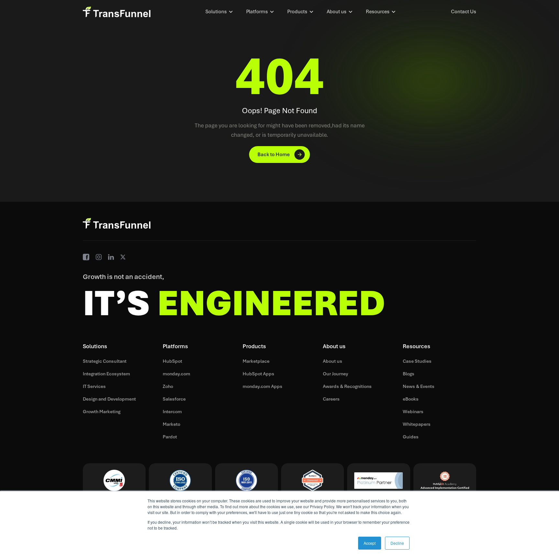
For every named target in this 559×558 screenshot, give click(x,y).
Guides (411, 437)
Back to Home (274, 154)
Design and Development (109, 399)
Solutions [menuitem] (216, 11)
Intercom (172, 411)
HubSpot (172, 361)
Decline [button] (397, 543)
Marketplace (256, 361)
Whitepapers (417, 424)
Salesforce (174, 399)
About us (332, 361)
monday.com (176, 374)
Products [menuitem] (297, 11)
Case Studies (417, 361)
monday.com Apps (262, 386)
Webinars (413, 411)
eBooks (411, 399)
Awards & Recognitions (347, 386)
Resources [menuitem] (377, 11)
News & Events (418, 386)
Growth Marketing (101, 411)
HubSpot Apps (258, 374)
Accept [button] (370, 543)
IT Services (94, 386)
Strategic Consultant (104, 361)
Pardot (170, 437)
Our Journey (335, 374)
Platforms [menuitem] (257, 11)
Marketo (171, 424)
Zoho (168, 386)
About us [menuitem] (336, 11)
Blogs (408, 374)
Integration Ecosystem (106, 374)
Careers (331, 399)
